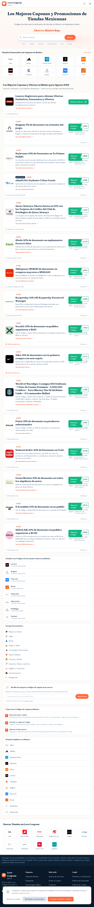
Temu (24, 44)
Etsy (62, 44)
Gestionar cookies (13, 899)
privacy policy (28, 701)
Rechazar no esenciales (34, 899)
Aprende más (24, 893)
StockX (70, 44)
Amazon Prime (52, 44)
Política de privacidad (80, 881)
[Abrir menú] (90, 4)
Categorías (29, 881)
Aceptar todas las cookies (60, 899)
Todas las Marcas (31, 877)
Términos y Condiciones (81, 877)
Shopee (40, 44)
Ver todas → (88, 52)
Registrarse (82, 696)
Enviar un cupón (55, 881)
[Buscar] (85, 4)
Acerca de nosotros (56, 877)
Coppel (31, 44)
